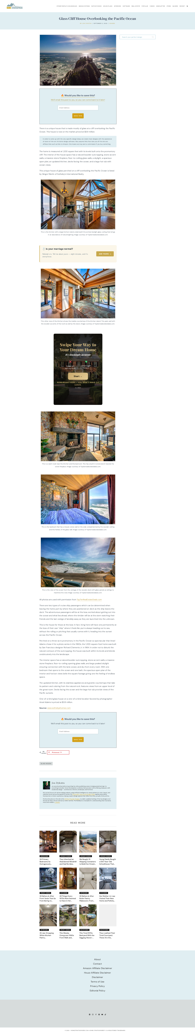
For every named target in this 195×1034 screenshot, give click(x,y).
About (97, 959)
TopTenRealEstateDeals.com (89, 599)
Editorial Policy (97, 990)
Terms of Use (97, 981)
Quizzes (175, 6)
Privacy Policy (97, 986)
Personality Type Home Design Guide (83, 794)
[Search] (153, 37)
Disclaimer (97, 977)
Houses (112, 23)
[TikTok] (105, 1014)
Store (169, 6)
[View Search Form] (187, 6)
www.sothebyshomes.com (59, 708)
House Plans (107, 6)
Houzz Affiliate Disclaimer (97, 972)
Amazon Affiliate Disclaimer (97, 968)
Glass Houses (46, 763)
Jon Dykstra (87, 23)
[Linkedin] (89, 1014)
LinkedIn (57, 802)
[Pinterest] (99, 1014)
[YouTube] (102, 1014)
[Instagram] (92, 1014)
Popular (145, 6)
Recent (182, 6)
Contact (97, 963)
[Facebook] (95, 1014)
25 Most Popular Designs (72, 799)
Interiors (117, 6)
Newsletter (160, 6)
